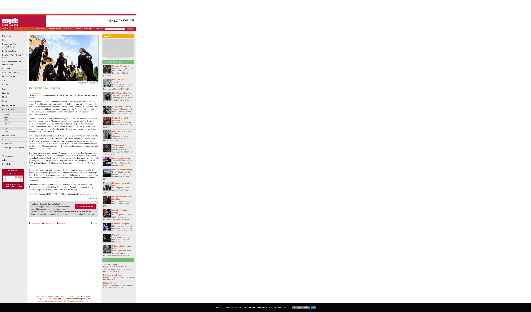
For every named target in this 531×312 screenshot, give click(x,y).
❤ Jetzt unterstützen (85, 206)
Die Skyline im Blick (112, 275)
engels (55, 299)
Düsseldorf (76, 301)
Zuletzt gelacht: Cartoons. (13, 148)
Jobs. (4, 160)
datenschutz (72, 296)
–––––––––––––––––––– (13, 152)
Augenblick (7, 143)
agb (79, 296)
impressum (62, 296)
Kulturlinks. (7, 164)
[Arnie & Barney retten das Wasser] (129, 58)
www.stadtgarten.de (86, 194)
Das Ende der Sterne (111, 55)
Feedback (61, 223)
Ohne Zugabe (118, 145)
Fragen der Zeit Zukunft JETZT (15, 45)
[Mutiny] (112, 58)
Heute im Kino (41, 29)
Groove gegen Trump (121, 158)
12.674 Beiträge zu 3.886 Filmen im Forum (13, 185)
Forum (78, 29)
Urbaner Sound (109, 283)
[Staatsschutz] (126, 58)
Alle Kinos (88, 29)
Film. (4, 89)
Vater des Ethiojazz (120, 224)
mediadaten (86, 296)
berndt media (52, 296)
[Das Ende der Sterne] (110, 58)
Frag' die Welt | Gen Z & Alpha (12, 56)
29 (19, 177)
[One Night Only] (107, 58)
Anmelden (98, 29)
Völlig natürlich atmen (121, 107)
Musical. (7, 123)
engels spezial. (8, 105)
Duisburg (84, 301)
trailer (64, 299)
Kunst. (5, 101)
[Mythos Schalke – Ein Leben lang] (121, 58)
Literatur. (6, 93)
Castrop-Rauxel (57, 301)
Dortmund (67, 301)
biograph (41, 299)
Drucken (95, 223)
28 (16, 177)
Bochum (42, 301)
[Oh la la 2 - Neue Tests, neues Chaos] (118, 58)
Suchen (131, 29)
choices (49, 299)
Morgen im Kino (55, 29)
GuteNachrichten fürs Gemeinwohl (11, 63)
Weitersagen (36, 223)
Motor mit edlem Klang (122, 170)
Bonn (48, 301)
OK (313, 308)
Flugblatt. (6, 68)
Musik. (5, 97)
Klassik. (7, 117)
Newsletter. (7, 36)
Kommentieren (49, 223)
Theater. (7, 114)
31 (4, 180)
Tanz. (6, 126)
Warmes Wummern (120, 66)
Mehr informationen (301, 308)
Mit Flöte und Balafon (121, 93)
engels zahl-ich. (9, 76)
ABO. (4, 81)
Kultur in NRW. (8, 109)
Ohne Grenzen (118, 235)
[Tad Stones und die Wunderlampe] (115, 58)
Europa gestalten (9, 51)
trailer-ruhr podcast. (10, 72)
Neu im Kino (68, 29)
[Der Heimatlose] (124, 58)
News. (5, 40)
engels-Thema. (8, 135)
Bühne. (5, 85)
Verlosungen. (8, 156)
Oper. (6, 120)
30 (22, 177)
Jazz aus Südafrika (111, 264)
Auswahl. (6, 139)
